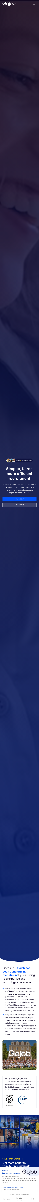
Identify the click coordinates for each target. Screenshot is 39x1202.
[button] (19, 499)
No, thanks (6, 1199)
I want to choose (19, 1199)
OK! (32, 1199)
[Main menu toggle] (34, 3)
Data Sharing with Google (11, 1189)
